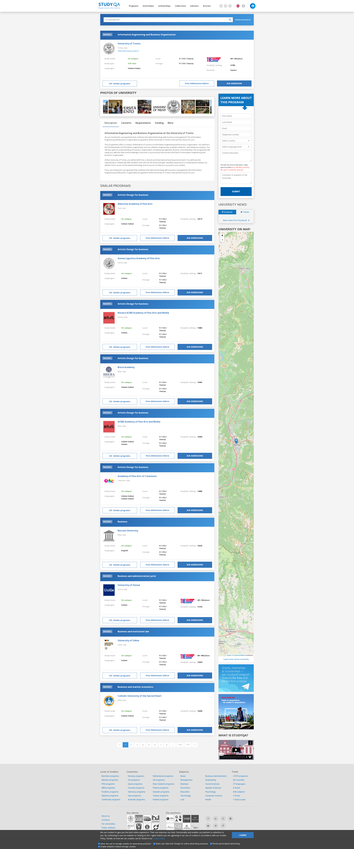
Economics (185, 788)
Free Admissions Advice (197, 83)
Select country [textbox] (228, 140)
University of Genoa (129, 585)
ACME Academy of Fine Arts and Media (139, 421)
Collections (180, 6)
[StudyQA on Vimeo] (215, 826)
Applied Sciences (213, 788)
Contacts (106, 820)
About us (106, 816)
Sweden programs (161, 792)
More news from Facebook (235, 220)
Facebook (228, 212)
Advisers (194, 6)
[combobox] (236, 140)
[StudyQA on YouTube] (208, 826)
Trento (120, 48)
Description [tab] (111, 122)
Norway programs (136, 776)
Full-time (132, 63)
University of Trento (129, 43)
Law (182, 799)
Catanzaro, (122, 480)
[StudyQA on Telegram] (230, 818)
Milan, (120, 371)
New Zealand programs (163, 784)
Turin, (120, 208)
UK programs (159, 780)
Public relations (108, 827)
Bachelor (107, 34)
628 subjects (239, 792)
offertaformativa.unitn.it (128, 51)
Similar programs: (115, 186)
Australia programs (136, 799)
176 (180, 745)
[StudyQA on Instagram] (223, 818)
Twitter (245, 212)
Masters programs (110, 780)
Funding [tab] (159, 122)
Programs (133, 6)
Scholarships (164, 6)
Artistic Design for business (133, 194)
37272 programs (240, 776)
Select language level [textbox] (231, 147)
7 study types (239, 799)
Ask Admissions (195, 238)
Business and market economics (135, 686)
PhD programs (108, 784)
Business (122, 521)
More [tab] (170, 122)
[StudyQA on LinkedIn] (215, 818)
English (124, 550)
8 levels (236, 788)
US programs (134, 780)
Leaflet (229, 655)
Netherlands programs (163, 776)
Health (208, 799)
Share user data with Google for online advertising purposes (182, 844)
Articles (207, 6)
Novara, (121, 317)
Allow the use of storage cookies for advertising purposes (126, 844)
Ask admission (234, 83)
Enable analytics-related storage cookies (118, 846)
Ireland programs (160, 799)
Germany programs (136, 792)
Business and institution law (133, 631)
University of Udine (128, 640)
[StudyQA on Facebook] (208, 818)
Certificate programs (111, 799)
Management (186, 780)
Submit (236, 191)
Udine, (120, 645)
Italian (131, 68)
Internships (148, 6)
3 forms (236, 795)
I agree (242, 835)
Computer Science (213, 795)
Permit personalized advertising (226, 844)
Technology (185, 795)
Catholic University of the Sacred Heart (140, 695)
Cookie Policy (159, 838)
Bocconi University (128, 530)
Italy (125, 48)
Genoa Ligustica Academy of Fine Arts (139, 258)
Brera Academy (126, 367)
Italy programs (134, 795)
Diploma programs (110, 795)
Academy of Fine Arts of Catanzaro (137, 476)
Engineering (210, 780)
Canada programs (136, 788)
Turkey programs (160, 795)
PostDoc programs (110, 792)
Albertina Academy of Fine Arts (135, 203)
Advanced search (242, 19)
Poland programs (160, 788)
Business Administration (216, 776)
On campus (133, 58)
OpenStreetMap (239, 655)
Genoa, (121, 262)
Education (184, 792)
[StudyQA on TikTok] (223, 825)
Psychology (210, 792)
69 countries (238, 780)
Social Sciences (212, 784)
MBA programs (108, 788)
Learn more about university (236, 659)
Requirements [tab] (143, 122)
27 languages (239, 784)
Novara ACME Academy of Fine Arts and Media (143, 312)
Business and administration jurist (137, 576)
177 (188, 745)
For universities (108, 824)
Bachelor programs (110, 776)
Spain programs (135, 784)
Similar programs (121, 83)
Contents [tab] (126, 122)
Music (183, 776)
